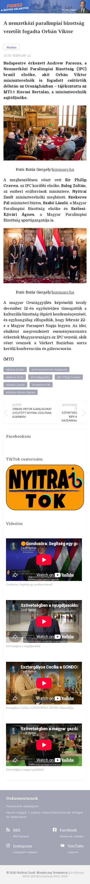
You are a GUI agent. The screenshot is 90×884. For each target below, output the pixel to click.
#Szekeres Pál (41, 384)
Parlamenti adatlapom (22, 806)
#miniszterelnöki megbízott (49, 369)
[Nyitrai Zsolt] (45, 6)
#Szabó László (15, 384)
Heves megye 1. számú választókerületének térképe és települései (44, 814)
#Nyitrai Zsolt (14, 377)
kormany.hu (63, 170)
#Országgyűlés (40, 377)
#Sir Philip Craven (68, 377)
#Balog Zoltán (15, 369)
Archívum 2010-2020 (53, 876)
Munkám (11, 47)
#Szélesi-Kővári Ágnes (20, 392)
